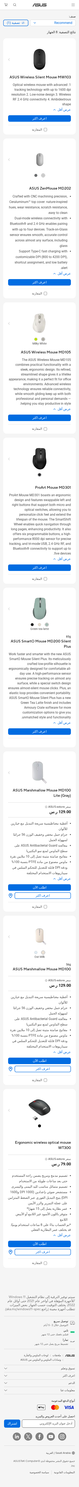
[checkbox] (39, 130)
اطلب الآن (39, 887)
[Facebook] (39, 1437)
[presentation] (34, 22)
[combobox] (53, 23)
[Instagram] (62, 1437)
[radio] (43, 175)
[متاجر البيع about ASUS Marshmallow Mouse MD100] (11, 1069)
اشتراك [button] (12, 1424)
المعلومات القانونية (64, 1472)
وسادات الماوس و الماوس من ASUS (40, 1359)
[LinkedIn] (17, 1437)
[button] (73, 5)
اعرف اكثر (39, 118)
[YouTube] (51, 1437)
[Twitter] (28, 1437)
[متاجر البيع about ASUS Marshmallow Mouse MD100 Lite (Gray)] (11, 895)
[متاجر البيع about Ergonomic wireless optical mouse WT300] (11, 1252)
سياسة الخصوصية (39, 1472)
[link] (39, 4)
